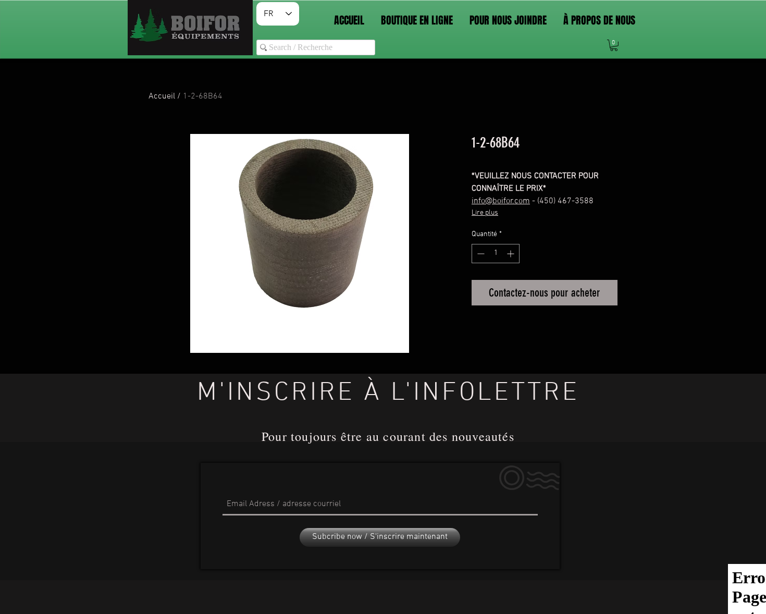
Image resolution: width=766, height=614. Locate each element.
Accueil (162, 96)
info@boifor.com (501, 201)
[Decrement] (479, 253)
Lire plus (485, 212)
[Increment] (511, 253)
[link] (614, 45)
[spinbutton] (495, 253)
